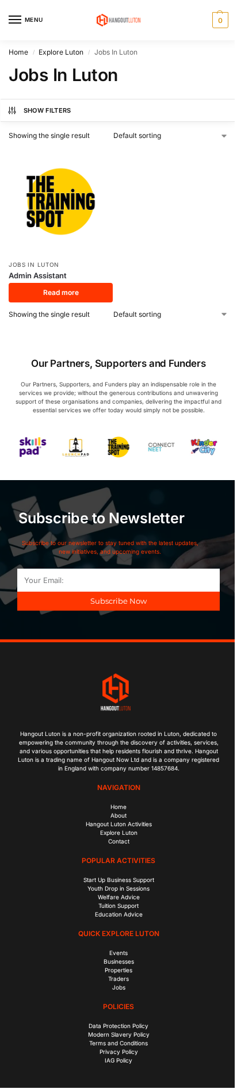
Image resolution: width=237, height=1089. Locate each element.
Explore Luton (61, 52)
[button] (218, 20)
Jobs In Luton (34, 264)
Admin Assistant (38, 275)
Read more (61, 292)
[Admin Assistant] (61, 201)
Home (18, 52)
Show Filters (47, 110)
